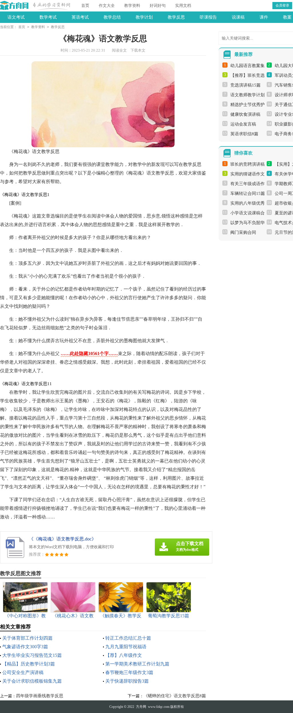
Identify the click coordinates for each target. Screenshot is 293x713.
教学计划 (144, 17)
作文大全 (107, 5)
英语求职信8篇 (244, 134)
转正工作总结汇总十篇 (128, 638)
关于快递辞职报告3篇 (127, 681)
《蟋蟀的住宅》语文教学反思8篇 (175, 696)
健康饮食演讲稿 (245, 114)
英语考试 (80, 17)
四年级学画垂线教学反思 (39, 696)
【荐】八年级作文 (123, 655)
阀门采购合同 (243, 232)
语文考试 (16, 17)
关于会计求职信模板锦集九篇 (32, 681)
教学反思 (176, 17)
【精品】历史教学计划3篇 (28, 663)
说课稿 (238, 17)
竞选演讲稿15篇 (245, 85)
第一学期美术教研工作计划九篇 (137, 663)
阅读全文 (119, 50)
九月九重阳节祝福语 (125, 646)
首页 (85, 5)
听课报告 (208, 17)
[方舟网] (14, 5)
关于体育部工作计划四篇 (27, 638)
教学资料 (132, 5)
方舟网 (141, 707)
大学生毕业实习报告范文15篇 (32, 655)
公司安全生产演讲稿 (22, 672)
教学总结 (112, 17)
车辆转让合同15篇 (247, 193)
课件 (264, 17)
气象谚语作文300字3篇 (25, 646)
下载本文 (137, 50)
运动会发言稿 (243, 124)
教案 (287, 17)
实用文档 (183, 5)
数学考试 (48, 17)
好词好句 (158, 5)
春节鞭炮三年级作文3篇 (129, 672)
